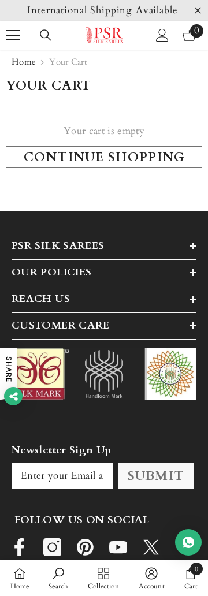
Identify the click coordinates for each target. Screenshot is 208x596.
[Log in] (162, 35)
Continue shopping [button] (104, 157)
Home (24, 62)
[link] (58, 578)
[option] (104, 10)
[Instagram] (52, 547)
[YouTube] (118, 547)
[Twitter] (151, 547)
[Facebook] (19, 547)
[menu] (13, 35)
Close (198, 10)
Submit (156, 476)
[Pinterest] (85, 547)
